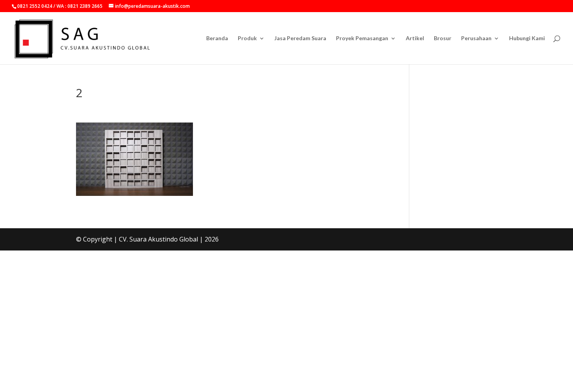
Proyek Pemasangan (362, 38)
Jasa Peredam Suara (300, 38)
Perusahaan (476, 38)
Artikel (415, 38)
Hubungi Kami (527, 38)
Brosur (442, 38)
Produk (247, 38)
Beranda (217, 38)
